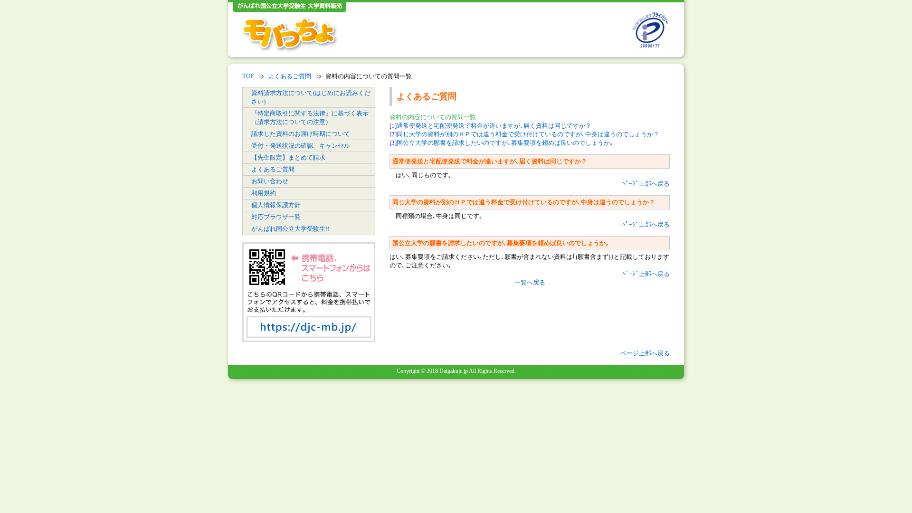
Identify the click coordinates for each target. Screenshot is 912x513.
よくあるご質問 (289, 76)
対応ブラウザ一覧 (276, 216)
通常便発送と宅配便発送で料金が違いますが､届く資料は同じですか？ (494, 125)
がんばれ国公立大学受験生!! (290, 228)
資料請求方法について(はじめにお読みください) (310, 97)
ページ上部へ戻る (645, 353)
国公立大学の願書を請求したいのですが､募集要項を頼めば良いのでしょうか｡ (505, 142)
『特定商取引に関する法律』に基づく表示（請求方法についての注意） (310, 117)
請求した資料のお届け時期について (300, 133)
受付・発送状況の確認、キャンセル (300, 145)
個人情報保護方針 (276, 205)
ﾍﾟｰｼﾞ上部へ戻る (646, 183)
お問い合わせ (269, 181)
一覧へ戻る (529, 282)
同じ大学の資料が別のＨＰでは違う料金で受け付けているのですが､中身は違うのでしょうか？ (528, 134)
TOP (248, 75)
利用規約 (263, 193)
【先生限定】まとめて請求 (288, 157)
